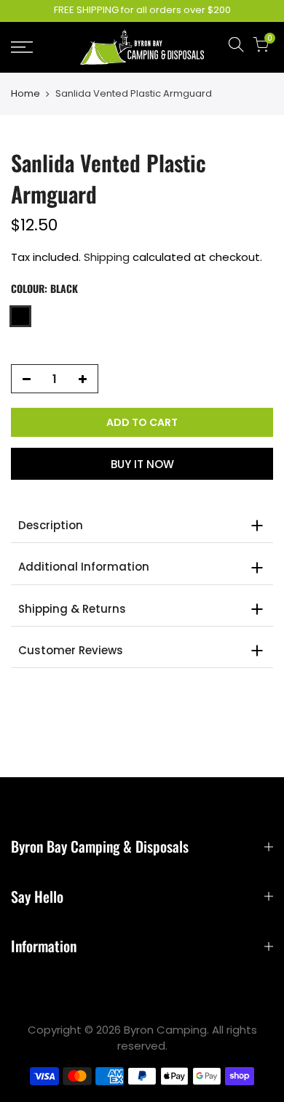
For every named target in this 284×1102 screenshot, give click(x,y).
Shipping (107, 257)
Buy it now (142, 464)
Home (25, 93)
